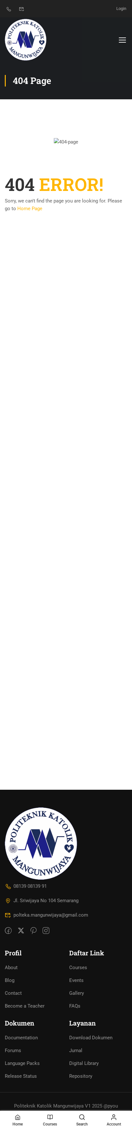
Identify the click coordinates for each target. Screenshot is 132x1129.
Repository (80, 1076)
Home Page (29, 208)
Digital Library (84, 1063)
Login (121, 8)
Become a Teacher (25, 1006)
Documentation (21, 1038)
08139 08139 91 (30, 886)
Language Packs (22, 1063)
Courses (78, 967)
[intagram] (46, 931)
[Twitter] (21, 931)
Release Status (21, 1076)
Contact (13, 993)
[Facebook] (8, 931)
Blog (9, 980)
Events (76, 980)
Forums (13, 1050)
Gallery (76, 993)
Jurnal (75, 1050)
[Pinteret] (33, 931)
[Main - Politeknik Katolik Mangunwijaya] (25, 40)
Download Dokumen (90, 1038)
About (11, 967)
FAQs (74, 1006)
